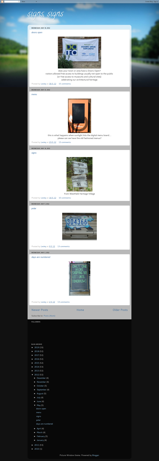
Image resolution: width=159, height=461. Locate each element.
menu (34, 94)
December (41, 378)
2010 (37, 448)
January (40, 440)
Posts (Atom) (49, 315)
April (39, 428)
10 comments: (65, 197)
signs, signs (45, 14)
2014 (37, 366)
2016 (37, 359)
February (41, 436)
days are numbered (40, 257)
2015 (37, 362)
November (41, 381)
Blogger (95, 455)
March (40, 432)
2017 (37, 355)
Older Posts (120, 310)
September (42, 389)
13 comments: (65, 142)
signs (33, 153)
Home (80, 310)
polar (33, 208)
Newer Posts (39, 310)
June (39, 401)
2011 (37, 445)
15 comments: (65, 83)
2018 (37, 351)
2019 (37, 347)
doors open (36, 32)
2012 (37, 374)
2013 (37, 370)
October (40, 385)
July (39, 397)
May (39, 405)
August (40, 393)
